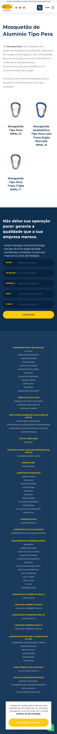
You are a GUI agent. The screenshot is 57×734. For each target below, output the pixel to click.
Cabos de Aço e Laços (28, 397)
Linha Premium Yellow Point (28, 667)
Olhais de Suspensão (28, 376)
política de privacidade (28, 714)
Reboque (28, 442)
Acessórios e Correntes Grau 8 (28, 594)
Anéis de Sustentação (28, 355)
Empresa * (10, 283)
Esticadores (28, 362)
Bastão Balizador (28, 681)
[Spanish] (24, 7)
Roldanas (28, 661)
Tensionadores (28, 588)
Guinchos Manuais (28, 555)
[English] (20, 7)
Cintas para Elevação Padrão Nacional (28, 428)
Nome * (9, 262)
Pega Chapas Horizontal (28, 566)
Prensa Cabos (28, 380)
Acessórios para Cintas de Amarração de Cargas (28, 451)
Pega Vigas (28, 580)
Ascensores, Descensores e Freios (28, 643)
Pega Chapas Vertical (28, 570)
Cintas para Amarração (28, 421)
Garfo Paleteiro (28, 548)
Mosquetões (28, 498)
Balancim (28, 544)
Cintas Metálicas (28, 432)
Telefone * (11, 273)
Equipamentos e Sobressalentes (28, 541)
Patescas (28, 562)
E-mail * (9, 304)
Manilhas (28, 373)
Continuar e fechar (28, 722)
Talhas (28, 584)
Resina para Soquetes (28, 391)
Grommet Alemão (28, 408)
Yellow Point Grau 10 (28, 671)
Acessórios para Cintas (28, 456)
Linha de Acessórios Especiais (28, 677)
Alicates (28, 351)
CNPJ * (9, 294)
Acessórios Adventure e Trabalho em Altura (28, 637)
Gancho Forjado (28, 366)
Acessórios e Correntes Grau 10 (28, 615)
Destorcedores (28, 358)
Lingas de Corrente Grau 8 (28, 605)
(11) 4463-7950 (39, 7)
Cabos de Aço (28, 476)
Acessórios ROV (28, 519)
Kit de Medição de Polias (28, 692)
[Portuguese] (16, 7)
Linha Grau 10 (28, 618)
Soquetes (28, 387)
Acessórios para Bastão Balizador (28, 685)
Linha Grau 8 (28, 598)
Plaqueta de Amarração (28, 509)
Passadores (28, 505)
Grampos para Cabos (28, 369)
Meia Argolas (28, 650)
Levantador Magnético (28, 559)
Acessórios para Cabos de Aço (28, 348)
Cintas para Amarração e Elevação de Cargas (28, 416)
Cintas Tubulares (28, 438)
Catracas (28, 480)
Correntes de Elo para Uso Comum (28, 533)
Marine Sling (28, 463)
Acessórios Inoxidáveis (28, 473)
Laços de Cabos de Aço (28, 405)
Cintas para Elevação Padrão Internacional (28, 425)
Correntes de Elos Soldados (28, 529)
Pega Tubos (28, 577)
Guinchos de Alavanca (28, 552)
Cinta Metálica (28, 688)
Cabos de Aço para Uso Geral (28, 401)
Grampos (28, 491)
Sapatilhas (28, 384)
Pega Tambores (28, 573)
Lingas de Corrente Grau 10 (28, 625)
